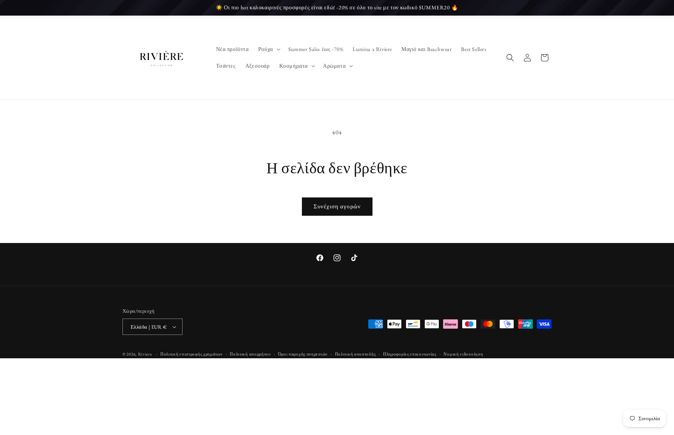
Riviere (145, 354)
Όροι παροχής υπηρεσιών (303, 354)
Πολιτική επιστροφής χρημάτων (191, 354)
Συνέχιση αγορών (337, 206)
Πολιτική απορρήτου (250, 354)
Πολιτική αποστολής (355, 354)
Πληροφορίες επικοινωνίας (409, 354)
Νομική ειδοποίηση (463, 354)
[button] (269, 49)
